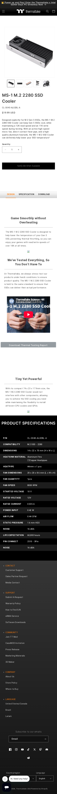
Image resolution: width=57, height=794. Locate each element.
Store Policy (11, 683)
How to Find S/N (13, 610)
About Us (10, 676)
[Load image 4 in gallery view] (37, 83)
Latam (9, 716)
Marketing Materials (15, 656)
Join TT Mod (12, 637)
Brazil (8, 710)
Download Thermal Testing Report (28, 345)
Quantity (6, 144)
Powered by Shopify (39, 789)
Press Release (13, 649)
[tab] (11, 194)
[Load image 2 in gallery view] (19, 83)
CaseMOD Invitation (15, 643)
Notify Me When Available (28, 166)
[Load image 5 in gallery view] (46, 83)
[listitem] (29, 52)
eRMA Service (12, 616)
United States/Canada (16, 704)
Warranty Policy (13, 603)
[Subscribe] (45, 739)
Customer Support (15, 570)
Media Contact (13, 583)
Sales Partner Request (17, 576)
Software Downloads (16, 622)
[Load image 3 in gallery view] (28, 83)
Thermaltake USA (23, 789)
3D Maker (10, 662)
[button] (3, 11)
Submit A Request (14, 597)
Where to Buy (12, 689)
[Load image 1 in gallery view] (11, 83)
